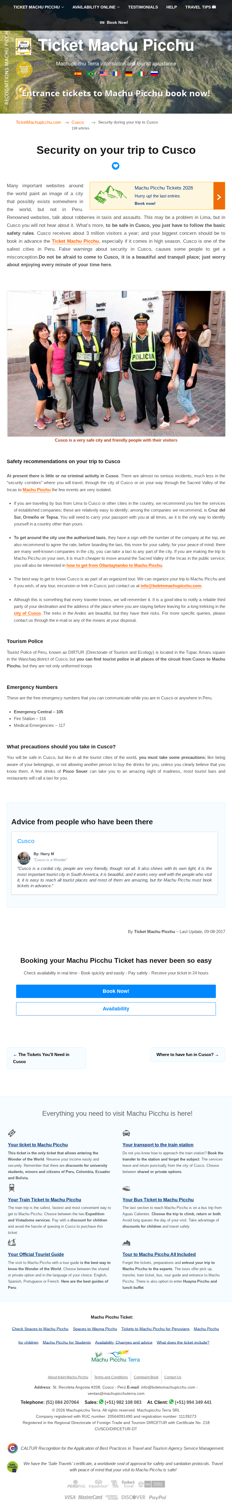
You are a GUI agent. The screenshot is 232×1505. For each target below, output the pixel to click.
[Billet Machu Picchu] (117, 74)
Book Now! (117, 22)
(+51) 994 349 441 (193, 1402)
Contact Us (172, 1377)
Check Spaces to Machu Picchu (40, 1329)
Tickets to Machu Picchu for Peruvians (155, 1329)
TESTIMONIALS (143, 7)
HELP (171, 7)
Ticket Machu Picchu (116, 44)
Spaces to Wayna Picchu (95, 1329)
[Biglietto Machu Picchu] (142, 74)
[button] (116, 991)
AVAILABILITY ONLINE (93, 7)
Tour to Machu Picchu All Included (159, 1254)
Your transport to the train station (158, 1144)
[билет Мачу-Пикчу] (154, 74)
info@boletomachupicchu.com (171, 585)
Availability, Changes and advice (123, 1342)
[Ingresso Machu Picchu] (91, 74)
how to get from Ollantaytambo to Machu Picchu (114, 565)
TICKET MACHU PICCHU (36, 7)
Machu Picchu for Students (67, 1342)
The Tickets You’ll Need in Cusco (41, 1058)
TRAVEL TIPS (198, 7)
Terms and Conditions (111, 1377)
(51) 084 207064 (62, 1402)
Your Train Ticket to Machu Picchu (44, 1199)
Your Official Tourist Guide (36, 1254)
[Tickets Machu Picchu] (129, 74)
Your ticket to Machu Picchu (38, 1144)
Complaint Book (146, 1377)
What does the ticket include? (183, 1342)
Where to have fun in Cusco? (187, 1054)
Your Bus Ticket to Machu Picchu (158, 1199)
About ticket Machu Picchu (68, 1377)
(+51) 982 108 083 (123, 1402)
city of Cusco (27, 613)
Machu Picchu (37, 489)
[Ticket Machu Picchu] (104, 74)
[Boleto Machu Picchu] (78, 74)
